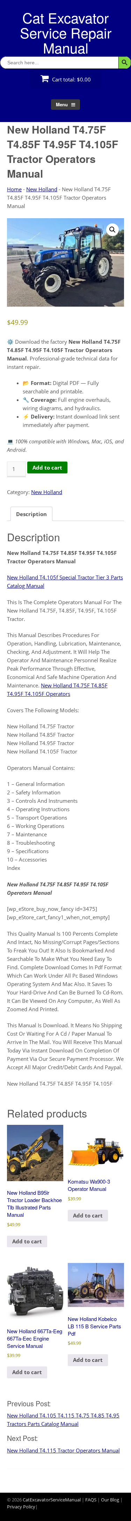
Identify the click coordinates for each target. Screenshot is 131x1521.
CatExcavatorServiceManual (52, 1500)
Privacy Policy (21, 1507)
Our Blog (110, 1500)
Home (14, 189)
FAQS (90, 1500)
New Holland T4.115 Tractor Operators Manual (63, 1450)
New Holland (41, 189)
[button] (112, 229)
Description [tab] (31, 513)
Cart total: (71, 79)
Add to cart (47, 467)
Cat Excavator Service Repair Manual (65, 32)
